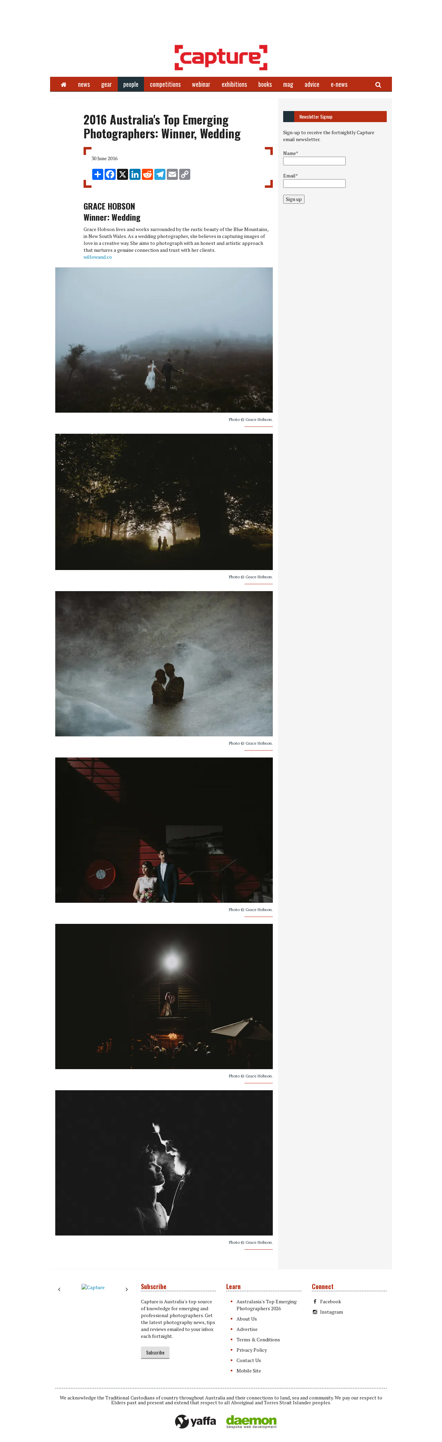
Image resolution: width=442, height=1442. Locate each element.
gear (106, 84)
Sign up (294, 199)
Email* (290, 175)
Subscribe (155, 1352)
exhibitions (234, 84)
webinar (201, 84)
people (130, 84)
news (84, 84)
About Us (247, 1318)
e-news (339, 84)
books (265, 84)
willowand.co (98, 257)
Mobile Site (249, 1370)
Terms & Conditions (258, 1339)
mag (288, 84)
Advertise (247, 1329)
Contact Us (249, 1360)
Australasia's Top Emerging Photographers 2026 (267, 1305)
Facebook (330, 1301)
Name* (290, 153)
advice (312, 84)
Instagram (331, 1311)
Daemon (251, 1422)
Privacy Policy (252, 1350)
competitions (165, 84)
